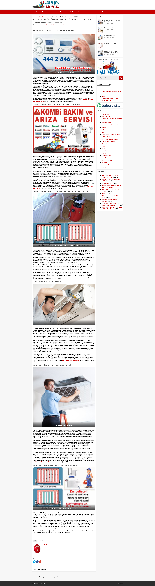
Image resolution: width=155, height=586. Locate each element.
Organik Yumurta (106, 151)
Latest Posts (41, 540)
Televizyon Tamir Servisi (108, 165)
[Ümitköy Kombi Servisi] (100, 48)
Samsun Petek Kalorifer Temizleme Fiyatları (70, 25)
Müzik (103, 12)
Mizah (65, 12)
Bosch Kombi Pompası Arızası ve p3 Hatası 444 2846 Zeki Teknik (112, 204)
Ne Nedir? (80, 12)
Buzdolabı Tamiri (106, 122)
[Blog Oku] (45, 8)
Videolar (97, 12)
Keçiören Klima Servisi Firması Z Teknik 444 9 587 (111, 99)
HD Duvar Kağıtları (107, 183)
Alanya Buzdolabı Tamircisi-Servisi (111, 91)
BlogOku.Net (42, 583)
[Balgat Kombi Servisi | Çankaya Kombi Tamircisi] (100, 55)
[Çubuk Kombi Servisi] (100, 40)
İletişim (104, 96)
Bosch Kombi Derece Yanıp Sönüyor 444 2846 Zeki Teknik (112, 208)
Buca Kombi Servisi (110, 28)
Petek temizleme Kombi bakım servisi (65, 277)
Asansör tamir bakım (107, 114)
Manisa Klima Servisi (108, 144)
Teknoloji (51, 12)
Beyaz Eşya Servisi (107, 116)
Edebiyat (72, 12)
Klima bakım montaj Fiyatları (71, 360)
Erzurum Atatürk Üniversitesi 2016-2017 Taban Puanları (111, 186)
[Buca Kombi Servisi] (100, 32)
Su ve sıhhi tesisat (107, 160)
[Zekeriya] (37, 552)
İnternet (59, 12)
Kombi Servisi (41, 22)
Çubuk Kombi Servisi (110, 35)
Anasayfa (38, 17)
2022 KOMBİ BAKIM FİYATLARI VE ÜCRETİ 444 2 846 (111, 176)
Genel (43, 12)
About (35, 540)
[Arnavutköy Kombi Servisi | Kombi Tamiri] (100, 24)
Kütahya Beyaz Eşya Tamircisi (110, 139)
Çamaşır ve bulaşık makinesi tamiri (111, 125)
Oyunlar (104, 153)
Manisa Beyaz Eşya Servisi (109, 141)
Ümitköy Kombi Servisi (111, 43)
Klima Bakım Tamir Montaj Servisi (111, 134)
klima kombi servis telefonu (43, 462)
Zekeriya (49, 22)
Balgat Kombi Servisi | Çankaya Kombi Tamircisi (111, 51)
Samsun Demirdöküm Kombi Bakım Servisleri (46, 25)
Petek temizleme (106, 155)
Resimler (89, 12)
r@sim (121, 583)
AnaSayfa (36, 12)
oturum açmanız (49, 577)
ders (103, 94)
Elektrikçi (104, 127)
